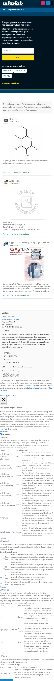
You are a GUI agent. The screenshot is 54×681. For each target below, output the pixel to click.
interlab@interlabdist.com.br (11, 319)
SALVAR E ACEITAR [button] (6, 680)
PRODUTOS (7, 70)
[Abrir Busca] (48, 3)
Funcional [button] (3, 538)
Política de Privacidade (34, 388)
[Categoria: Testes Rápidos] (6, 244)
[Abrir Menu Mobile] (52, 3)
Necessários (6, 434)
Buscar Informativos (21, 172)
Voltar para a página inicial (10, 83)
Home (4, 10)
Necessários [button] (4, 432)
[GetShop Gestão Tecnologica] (27, 375)
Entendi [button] (13, 395)
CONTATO (6, 76)
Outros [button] (2, 653)
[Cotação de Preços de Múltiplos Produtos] (43, 3)
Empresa (7, 353)
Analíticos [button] (3, 587)
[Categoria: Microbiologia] (6, 120)
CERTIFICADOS (20, 70)
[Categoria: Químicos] (6, 182)
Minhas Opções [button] (5, 395)
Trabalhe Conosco (11, 362)
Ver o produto (8, 172)
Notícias (7, 359)
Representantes (10, 356)
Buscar (18, 58)
